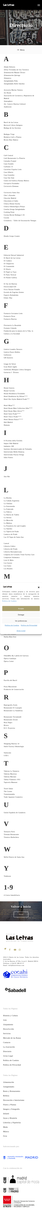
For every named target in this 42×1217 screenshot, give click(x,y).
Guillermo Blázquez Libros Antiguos (17, 369)
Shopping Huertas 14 (11, 744)
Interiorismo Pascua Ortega (14, 455)
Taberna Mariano (10, 777)
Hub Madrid (8, 422)
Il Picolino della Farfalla (13, 441)
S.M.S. (6, 755)
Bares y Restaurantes (11, 1091)
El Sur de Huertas (10, 284)
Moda (5, 1127)
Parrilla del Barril (10, 680)
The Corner (8, 791)
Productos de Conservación (14, 689)
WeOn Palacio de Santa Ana (14, 857)
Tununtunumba (9, 794)
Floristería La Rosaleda (12, 325)
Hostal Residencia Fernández (14, 393)
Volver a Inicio (21, 906)
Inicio (15, 30)
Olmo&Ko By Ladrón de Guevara (16, 656)
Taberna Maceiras (10, 774)
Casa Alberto (8, 172)
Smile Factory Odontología (14, 746)
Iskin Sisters (8, 457)
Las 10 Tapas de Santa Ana (14, 537)
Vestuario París (9, 832)
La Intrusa (7, 517)
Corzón (6, 218)
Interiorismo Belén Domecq (14, 452)
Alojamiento (8, 1024)
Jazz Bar (7, 476)
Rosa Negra (8, 722)
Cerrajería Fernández (11, 183)
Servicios (7, 1033)
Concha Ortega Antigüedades (14, 209)
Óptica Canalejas (10, 658)
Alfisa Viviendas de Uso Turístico (16, 70)
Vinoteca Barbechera (11, 837)
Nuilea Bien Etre (10, 637)
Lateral (6, 543)
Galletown (7, 355)
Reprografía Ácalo (10, 705)
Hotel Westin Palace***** (13, 419)
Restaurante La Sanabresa (13, 710)
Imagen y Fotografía (11, 1109)
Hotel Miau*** (9, 405)
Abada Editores (9, 67)
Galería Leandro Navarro (13, 349)
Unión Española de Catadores (14, 812)
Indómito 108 (9, 446)
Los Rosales (8, 569)
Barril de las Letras (11, 122)
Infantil (6, 1114)
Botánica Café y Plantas (12, 137)
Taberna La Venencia (11, 771)
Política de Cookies (9, 601)
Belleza (6, 1096)
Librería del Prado (10, 549)
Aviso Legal (21, 631)
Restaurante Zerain (11, 720)
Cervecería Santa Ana (12, 192)
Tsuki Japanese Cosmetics (13, 797)
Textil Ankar (8, 788)
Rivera (6, 725)
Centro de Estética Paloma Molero (16, 181)
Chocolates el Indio (11, 201)
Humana (7, 425)
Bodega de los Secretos (12, 128)
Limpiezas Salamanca (12, 557)
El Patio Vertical (10, 275)
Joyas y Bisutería (10, 1118)
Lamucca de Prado (10, 534)
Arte (5, 1020)
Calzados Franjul (10, 161)
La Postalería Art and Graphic (15, 526)
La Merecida (8, 520)
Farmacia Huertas (10, 319)
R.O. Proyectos (9, 728)
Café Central (8, 155)
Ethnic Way (8, 298)
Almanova (7, 78)
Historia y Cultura (10, 1016)
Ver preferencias (21, 621)
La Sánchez (8, 529)
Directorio (7, 1051)
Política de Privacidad (29, 625)
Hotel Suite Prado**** (12, 414)
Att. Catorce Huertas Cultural (15, 104)
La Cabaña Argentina (11, 501)
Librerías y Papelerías (12, 1123)
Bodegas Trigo (9, 134)
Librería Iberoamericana (13, 552)
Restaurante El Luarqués (13, 708)
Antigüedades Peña (11, 81)
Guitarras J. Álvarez (11, 372)
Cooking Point (9, 212)
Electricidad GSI (10, 287)
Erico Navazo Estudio (12, 289)
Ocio (5, 1136)
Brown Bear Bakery (11, 140)
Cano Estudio (9, 164)
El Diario (7, 269)
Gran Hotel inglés (10, 367)
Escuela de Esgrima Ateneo (14, 292)
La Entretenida (9, 506)
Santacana (7, 753)
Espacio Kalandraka (11, 295)
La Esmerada (8, 509)
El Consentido (9, 266)
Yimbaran (7, 876)
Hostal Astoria (9, 388)
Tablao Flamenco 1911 (12, 779)
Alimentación (8, 1082)
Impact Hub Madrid (11, 443)
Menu (22, 50)
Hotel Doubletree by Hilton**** (16, 396)
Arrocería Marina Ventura (13, 90)
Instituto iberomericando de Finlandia (18, 449)
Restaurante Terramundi (12, 717)
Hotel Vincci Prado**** (13, 417)
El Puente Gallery (10, 277)
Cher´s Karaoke (9, 195)
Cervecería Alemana (11, 186)
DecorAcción (8, 1029)
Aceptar (21, 608)
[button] (39, 587)
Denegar (21, 615)
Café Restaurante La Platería (14, 158)
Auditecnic (8, 107)
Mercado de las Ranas (12, 1038)
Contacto (6, 1042)
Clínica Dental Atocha (12, 204)
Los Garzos (8, 563)
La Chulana (8, 503)
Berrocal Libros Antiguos (13, 125)
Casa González (9, 175)
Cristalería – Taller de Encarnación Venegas (20, 220)
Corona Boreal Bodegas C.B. (14, 215)
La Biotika (8, 498)
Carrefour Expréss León (13, 169)
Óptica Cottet (9, 661)
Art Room (7, 93)
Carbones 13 (8, 167)
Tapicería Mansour (10, 782)
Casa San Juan (9, 178)
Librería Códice (9, 546)
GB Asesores (8, 358)
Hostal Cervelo (9, 391)
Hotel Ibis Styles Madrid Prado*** (17, 399)
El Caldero (8, 261)
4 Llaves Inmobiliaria (12, 895)
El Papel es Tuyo (10, 272)
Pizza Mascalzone (10, 687)
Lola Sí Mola (9, 560)
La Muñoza (8, 523)
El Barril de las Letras (12, 258)
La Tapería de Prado (11, 531)
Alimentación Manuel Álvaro (14, 72)
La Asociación (9, 1047)
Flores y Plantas (9, 1105)
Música (6, 1132)
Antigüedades (8, 1087)
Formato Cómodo (10, 328)
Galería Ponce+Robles (12, 352)
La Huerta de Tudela (11, 515)
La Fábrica (8, 512)
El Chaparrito (9, 263)
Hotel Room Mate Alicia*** (14, 411)
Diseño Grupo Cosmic (12, 236)
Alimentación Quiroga (12, 75)
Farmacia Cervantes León (13, 313)
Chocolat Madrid (10, 198)
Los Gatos (7, 566)
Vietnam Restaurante (11, 834)
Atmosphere (8, 101)
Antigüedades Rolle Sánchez (14, 84)
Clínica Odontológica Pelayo (14, 206)
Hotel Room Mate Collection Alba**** (18, 408)
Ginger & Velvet (10, 364)
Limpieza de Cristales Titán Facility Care (19, 554)
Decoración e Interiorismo (13, 1100)
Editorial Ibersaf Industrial (14, 255)
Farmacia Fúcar (9, 316)
